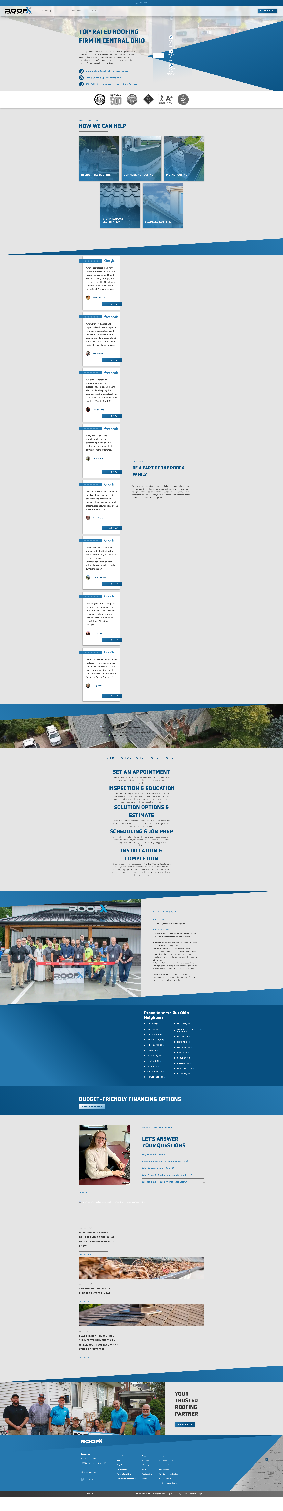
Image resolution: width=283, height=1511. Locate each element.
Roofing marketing (142, 1494)
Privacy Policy (122, 1469)
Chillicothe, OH (155, 1045)
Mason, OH (152, 1066)
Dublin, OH (182, 1053)
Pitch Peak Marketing (161, 1494)
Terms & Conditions (124, 1474)
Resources (76, 11)
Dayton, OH (152, 1029)
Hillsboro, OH (154, 1056)
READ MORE (84, 1254)
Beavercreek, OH (155, 1077)
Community (146, 1478)
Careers (93, 11)
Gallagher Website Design (191, 1494)
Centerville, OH (185, 1069)
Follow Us (89, 1479)
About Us (44, 11)
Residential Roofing (165, 1460)
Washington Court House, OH (186, 1030)
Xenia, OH (152, 1050)
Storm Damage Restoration (168, 1474)
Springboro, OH (155, 1072)
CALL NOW (143, 3)
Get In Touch (266, 11)
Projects (120, 1465)
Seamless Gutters (164, 1478)
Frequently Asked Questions (156, 1128)
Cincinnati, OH (154, 1024)
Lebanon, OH (153, 1061)
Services (60, 11)
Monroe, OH (183, 1042)
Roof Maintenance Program (168, 1483)
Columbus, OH (154, 1034)
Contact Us (85, 1454)
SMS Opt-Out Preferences (126, 1478)
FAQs (144, 1469)
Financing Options (91, 1106)
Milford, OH (183, 1037)
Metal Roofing (163, 1469)
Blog (107, 11)
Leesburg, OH (183, 1047)
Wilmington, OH (155, 1040)
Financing (146, 1460)
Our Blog (83, 1193)
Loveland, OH (183, 1024)
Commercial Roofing (165, 1465)
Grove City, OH (184, 1058)
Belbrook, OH (183, 1074)
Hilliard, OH (183, 1063)
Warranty (145, 1465)
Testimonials (147, 1474)
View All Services (88, 120)
